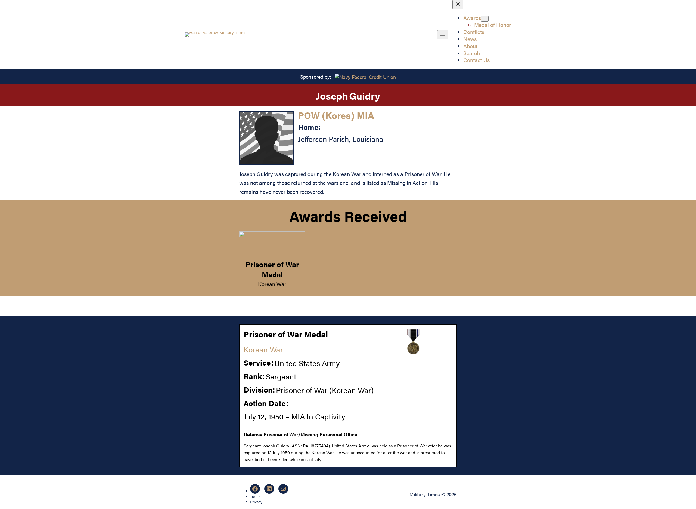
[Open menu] (442, 34)
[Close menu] (457, 4)
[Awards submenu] (485, 19)
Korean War (272, 284)
